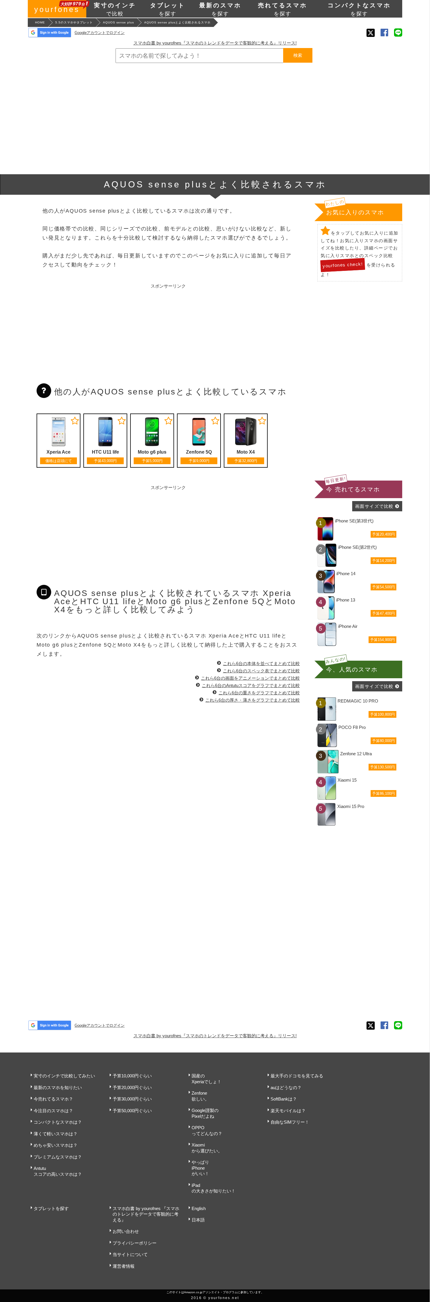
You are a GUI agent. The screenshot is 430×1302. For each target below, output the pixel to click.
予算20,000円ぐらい (132, 1087)
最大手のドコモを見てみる (297, 1075)
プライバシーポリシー (134, 1243)
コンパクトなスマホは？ (58, 1122)
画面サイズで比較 (374, 506)
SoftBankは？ (284, 1098)
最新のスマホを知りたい (58, 1087)
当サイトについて (130, 1254)
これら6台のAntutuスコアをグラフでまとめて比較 (251, 685)
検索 (297, 55)
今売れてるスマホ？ (53, 1098)
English (199, 1208)
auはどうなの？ (286, 1087)
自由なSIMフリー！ (290, 1122)
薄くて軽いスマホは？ (56, 1133)
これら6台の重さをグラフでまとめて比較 (259, 693)
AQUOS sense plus (118, 22)
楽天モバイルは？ (288, 1110)
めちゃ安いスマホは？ (56, 1145)
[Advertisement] (215, 119)
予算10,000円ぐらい (132, 1075)
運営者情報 (124, 1266)
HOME (40, 22)
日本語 (198, 1219)
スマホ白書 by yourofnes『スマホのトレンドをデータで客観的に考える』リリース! (215, 42)
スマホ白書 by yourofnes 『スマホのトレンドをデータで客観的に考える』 (146, 1214)
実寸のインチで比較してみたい (64, 1075)
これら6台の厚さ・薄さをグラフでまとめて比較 (252, 700)
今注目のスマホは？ (53, 1110)
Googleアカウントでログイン (100, 32)
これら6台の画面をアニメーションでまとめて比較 (250, 678)
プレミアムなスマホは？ (58, 1156)
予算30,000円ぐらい (132, 1098)
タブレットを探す (51, 1208)
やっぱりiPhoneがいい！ (200, 1168)
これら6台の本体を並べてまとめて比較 (261, 663)
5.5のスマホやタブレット (74, 22)
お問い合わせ (126, 1231)
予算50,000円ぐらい (132, 1110)
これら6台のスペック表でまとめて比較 (261, 671)
